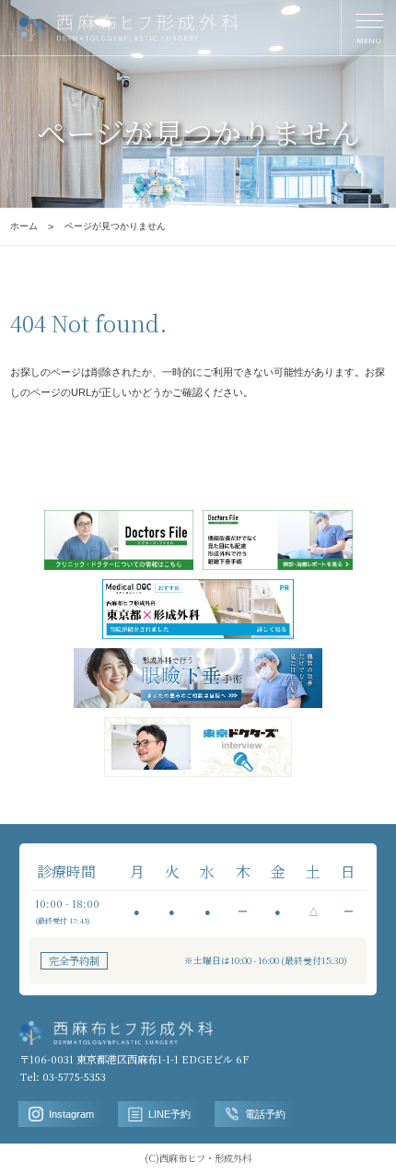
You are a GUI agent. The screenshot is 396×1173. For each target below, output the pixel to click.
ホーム (24, 226)
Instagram (71, 1114)
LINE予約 (169, 1114)
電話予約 (265, 1114)
